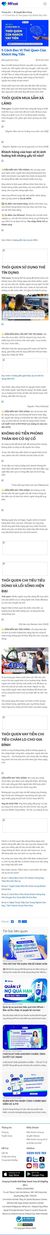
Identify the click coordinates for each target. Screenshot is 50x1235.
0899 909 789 (36, 1153)
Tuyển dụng (7, 1136)
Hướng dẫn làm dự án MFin (25, 240)
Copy (24, 921)
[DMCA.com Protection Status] (25, 1225)
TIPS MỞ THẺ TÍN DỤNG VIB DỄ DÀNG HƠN (25, 964)
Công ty (5, 1132)
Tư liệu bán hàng (9, 1157)
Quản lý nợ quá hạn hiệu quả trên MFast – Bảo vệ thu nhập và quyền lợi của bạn (24, 1008)
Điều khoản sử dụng (35, 1132)
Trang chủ (6, 12)
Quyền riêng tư (33, 1136)
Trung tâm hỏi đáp (10, 1160)
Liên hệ (5, 1153)
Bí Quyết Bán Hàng (23, 12)
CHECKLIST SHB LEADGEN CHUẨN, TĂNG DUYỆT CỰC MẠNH (24, 1055)
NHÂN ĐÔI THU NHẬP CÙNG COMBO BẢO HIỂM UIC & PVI (24, 1102)
